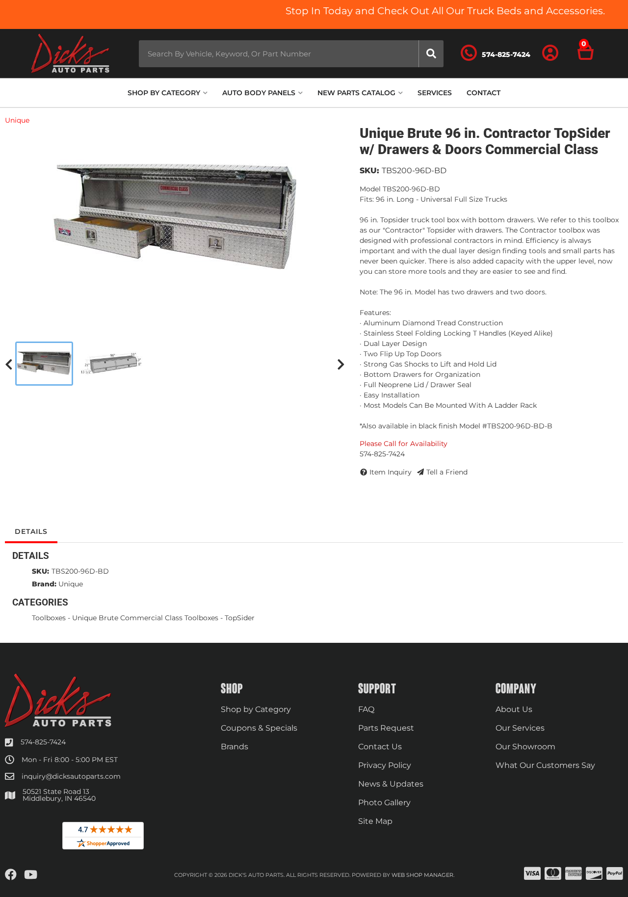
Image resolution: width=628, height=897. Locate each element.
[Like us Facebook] (11, 875)
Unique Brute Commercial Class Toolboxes (145, 617)
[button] (291, 53)
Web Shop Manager (422, 874)
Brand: (44, 584)
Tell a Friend (447, 472)
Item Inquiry (390, 472)
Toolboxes (49, 617)
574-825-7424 (43, 742)
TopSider (240, 617)
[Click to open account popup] (550, 53)
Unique (17, 120)
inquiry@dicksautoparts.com (71, 776)
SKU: (369, 170)
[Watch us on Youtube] (30, 875)
